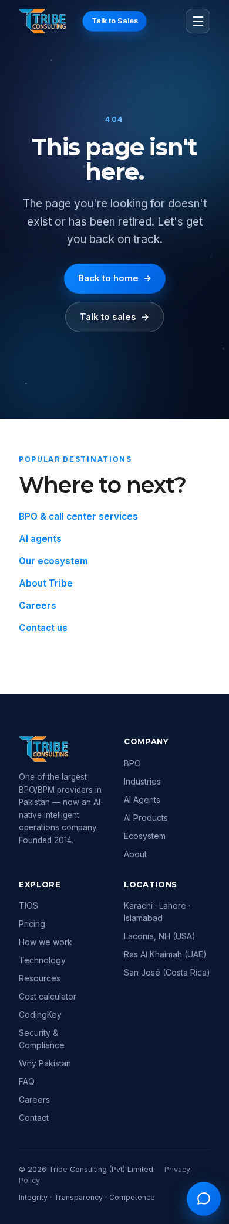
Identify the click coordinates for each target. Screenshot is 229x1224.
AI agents (40, 538)
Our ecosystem (53, 561)
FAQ (27, 1081)
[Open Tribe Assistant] (204, 1199)
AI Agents (142, 799)
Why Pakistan (45, 1063)
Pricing (32, 924)
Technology (42, 960)
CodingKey (40, 1015)
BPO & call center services (78, 516)
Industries (142, 781)
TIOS (28, 906)
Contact (34, 1118)
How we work (45, 942)
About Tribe (46, 583)
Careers (37, 605)
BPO (132, 763)
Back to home (114, 278)
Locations (150, 884)
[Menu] (198, 21)
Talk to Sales (115, 20)
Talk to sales (114, 316)
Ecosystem (145, 836)
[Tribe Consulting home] (42, 21)
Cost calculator (47, 996)
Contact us (43, 627)
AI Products (146, 818)
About (135, 854)
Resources (39, 978)
